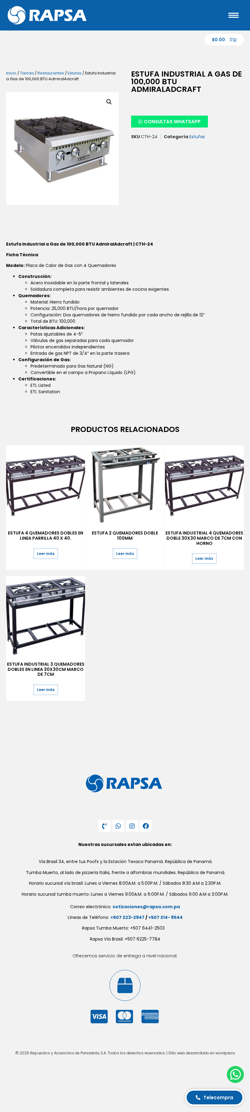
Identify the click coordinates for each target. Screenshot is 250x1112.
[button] (109, 101)
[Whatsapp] (118, 826)
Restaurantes (51, 73)
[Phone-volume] (104, 826)
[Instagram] (132, 826)
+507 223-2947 (127, 917)
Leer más (46, 553)
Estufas (74, 73)
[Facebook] (146, 826)
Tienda (27, 73)
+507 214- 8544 (165, 917)
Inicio (11, 73)
